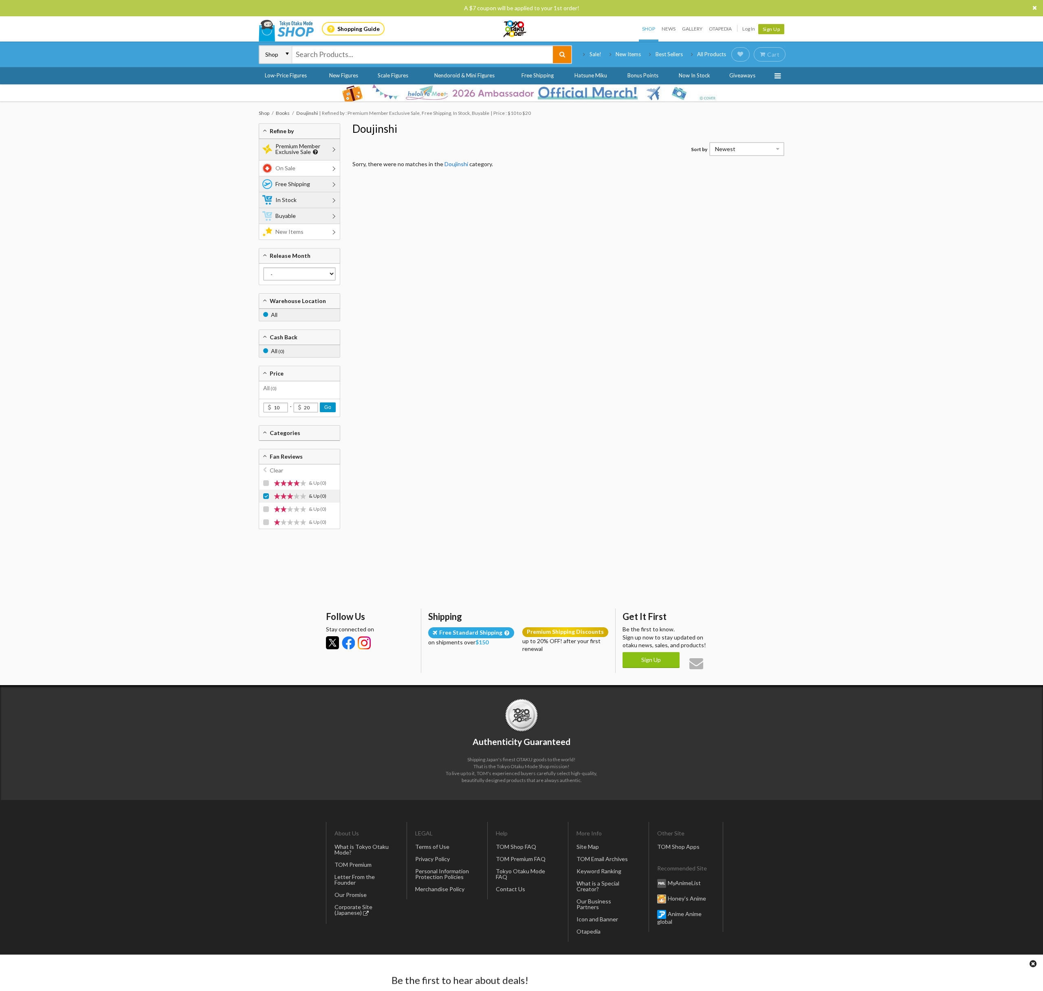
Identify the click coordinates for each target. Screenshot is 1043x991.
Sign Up (771, 29)
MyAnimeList (684, 882)
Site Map (588, 846)
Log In (748, 29)
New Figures (343, 75)
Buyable (285, 215)
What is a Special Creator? (598, 886)
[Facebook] (348, 642)
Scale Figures (393, 75)
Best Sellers (669, 54)
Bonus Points (642, 75)
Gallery (692, 29)
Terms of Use (432, 846)
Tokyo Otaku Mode (515, 28)
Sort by (699, 149)
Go (327, 407)
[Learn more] (314, 152)
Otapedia (720, 29)
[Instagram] (364, 642)
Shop (648, 29)
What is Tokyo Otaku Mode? (361, 849)
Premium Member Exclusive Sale (297, 149)
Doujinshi (374, 128)
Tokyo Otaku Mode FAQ (520, 874)
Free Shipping (538, 75)
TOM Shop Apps (678, 846)
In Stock (286, 199)
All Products (711, 54)
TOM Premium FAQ (521, 858)
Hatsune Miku (590, 75)
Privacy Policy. (500, 967)
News (669, 29)
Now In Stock (694, 75)
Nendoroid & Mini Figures (464, 75)
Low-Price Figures (286, 75)
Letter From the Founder (354, 879)
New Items (628, 54)
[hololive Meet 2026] (521, 92)
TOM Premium (353, 864)
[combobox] (422, 54)
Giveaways (742, 75)
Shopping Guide (358, 28)
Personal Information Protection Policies (442, 874)
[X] (332, 642)
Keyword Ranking (599, 871)
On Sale (285, 168)
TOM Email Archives (602, 858)
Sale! (595, 54)
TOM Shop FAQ (516, 846)
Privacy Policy (432, 858)
